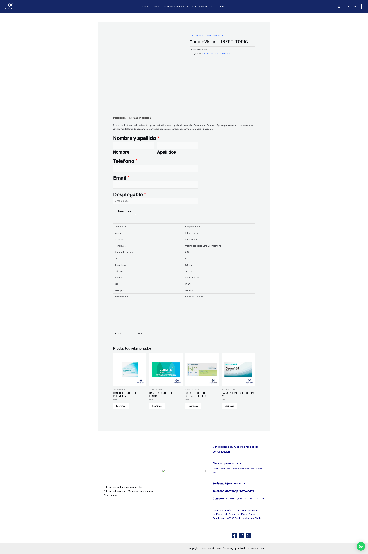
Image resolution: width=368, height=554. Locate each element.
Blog (105, 495)
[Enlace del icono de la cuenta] (339, 6)
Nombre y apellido (136, 138)
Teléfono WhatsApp (226, 491)
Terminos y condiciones (140, 491)
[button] (360, 546)
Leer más (120, 406)
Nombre (121, 152)
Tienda (156, 6)
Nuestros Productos (174, 6)
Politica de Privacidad (114, 491)
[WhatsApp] (248, 535)
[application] (186, 6)
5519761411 (246, 491)
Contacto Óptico (200, 6)
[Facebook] (234, 535)
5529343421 (238, 483)
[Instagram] (241, 535)
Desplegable (129, 195)
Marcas (114, 495)
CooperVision (197, 35)
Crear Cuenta (352, 6)
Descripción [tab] (119, 117)
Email (121, 178)
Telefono (125, 161)
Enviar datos (124, 211)
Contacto (221, 6)
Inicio (145, 6)
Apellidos (166, 152)
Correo (217, 498)
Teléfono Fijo (221, 483)
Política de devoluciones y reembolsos (123, 487)
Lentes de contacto (214, 35)
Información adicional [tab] (140, 117)
